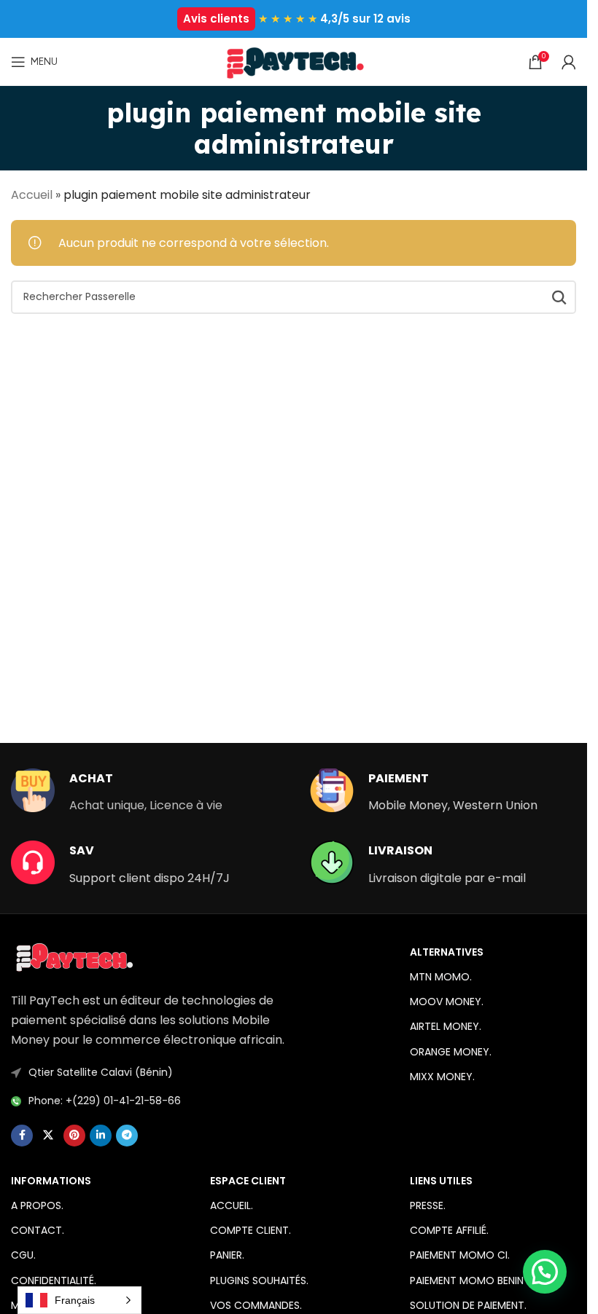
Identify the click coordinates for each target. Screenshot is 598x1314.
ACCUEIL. (231, 1205)
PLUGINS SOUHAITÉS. (259, 1280)
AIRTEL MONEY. (445, 1026)
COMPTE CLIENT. (250, 1230)
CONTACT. (37, 1230)
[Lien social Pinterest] (74, 1135)
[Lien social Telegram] (127, 1135)
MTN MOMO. (441, 976)
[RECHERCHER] (559, 297)
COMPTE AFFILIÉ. (449, 1230)
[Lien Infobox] (116, 791)
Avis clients (216, 18)
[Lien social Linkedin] (101, 1135)
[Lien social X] (48, 1135)
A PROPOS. (37, 1205)
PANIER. (227, 1255)
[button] (545, 1272)
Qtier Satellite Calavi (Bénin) (100, 1072)
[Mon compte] (568, 61)
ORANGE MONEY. (451, 1051)
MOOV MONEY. (447, 1001)
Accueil (32, 194)
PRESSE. (428, 1205)
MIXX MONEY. (442, 1076)
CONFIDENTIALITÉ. (53, 1280)
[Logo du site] (293, 60)
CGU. (23, 1255)
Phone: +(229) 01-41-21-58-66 (104, 1100)
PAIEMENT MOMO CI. (460, 1255)
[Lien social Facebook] (22, 1135)
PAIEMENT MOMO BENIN (467, 1280)
